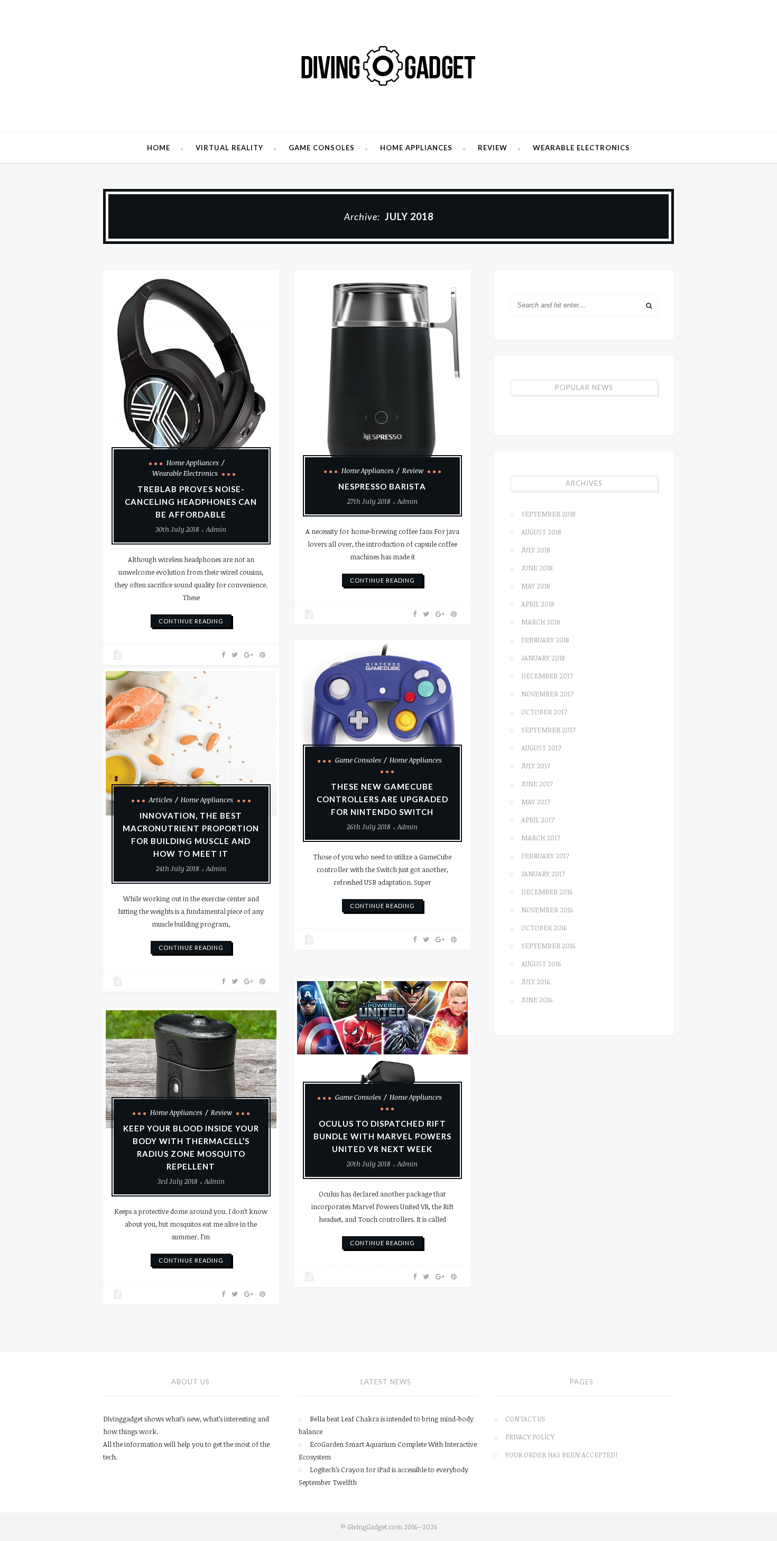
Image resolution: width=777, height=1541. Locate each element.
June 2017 (537, 783)
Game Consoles (322, 147)
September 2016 (548, 945)
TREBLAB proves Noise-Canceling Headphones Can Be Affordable (191, 501)
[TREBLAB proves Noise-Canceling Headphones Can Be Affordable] (191, 375)
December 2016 (546, 891)
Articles (160, 799)
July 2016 (535, 981)
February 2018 (545, 640)
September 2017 (548, 730)
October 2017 (544, 712)
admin (216, 529)
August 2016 (541, 963)
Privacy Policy (529, 1437)
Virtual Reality (229, 147)
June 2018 (536, 568)
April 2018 (537, 604)
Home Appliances (416, 147)
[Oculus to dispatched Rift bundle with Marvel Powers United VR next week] (382, 1047)
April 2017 (537, 819)
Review (492, 147)
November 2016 (547, 909)
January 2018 (543, 658)
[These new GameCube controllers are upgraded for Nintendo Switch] (382, 709)
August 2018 (541, 532)
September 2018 (548, 514)
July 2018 (535, 550)
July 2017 (535, 765)
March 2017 (540, 837)
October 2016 (544, 927)
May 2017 (535, 801)
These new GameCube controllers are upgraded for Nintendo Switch (382, 799)
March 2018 (540, 622)
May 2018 (535, 586)
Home (158, 147)
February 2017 (545, 855)
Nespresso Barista (382, 486)
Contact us (525, 1419)
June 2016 (536, 999)
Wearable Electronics (581, 147)
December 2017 (547, 676)
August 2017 (541, 748)
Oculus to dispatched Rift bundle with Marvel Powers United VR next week (382, 1136)
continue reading (191, 621)
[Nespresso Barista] (382, 379)
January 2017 (543, 873)
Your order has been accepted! (561, 1455)
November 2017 (547, 694)
